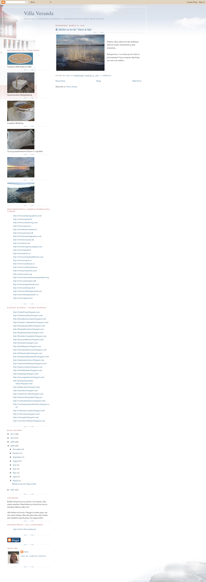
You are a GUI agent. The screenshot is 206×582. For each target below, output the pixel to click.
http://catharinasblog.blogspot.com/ (28, 315)
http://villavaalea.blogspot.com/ (26, 414)
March (16, 480)
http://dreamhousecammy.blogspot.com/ (29, 318)
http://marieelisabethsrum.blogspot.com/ (29, 363)
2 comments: (106, 75)
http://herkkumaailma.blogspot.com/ (28, 332)
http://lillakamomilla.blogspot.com (27, 353)
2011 (12, 434)
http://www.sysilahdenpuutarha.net (27, 291)
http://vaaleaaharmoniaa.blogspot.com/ (29, 400)
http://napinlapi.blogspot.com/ (25, 373)
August (16, 461)
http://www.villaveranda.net (24, 529)
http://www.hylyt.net (21, 243)
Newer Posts (60, 80)
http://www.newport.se (22, 260)
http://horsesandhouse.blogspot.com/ (28, 339)
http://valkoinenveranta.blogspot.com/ (29, 410)
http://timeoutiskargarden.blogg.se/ (27, 397)
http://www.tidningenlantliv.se (25, 294)
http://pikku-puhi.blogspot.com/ (26, 387)
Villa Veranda (39, 13)
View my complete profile (33, 556)
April (15, 476)
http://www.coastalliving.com (25, 222)
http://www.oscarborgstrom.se (25, 267)
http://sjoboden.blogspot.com (25, 390)
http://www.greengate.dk (23, 232)
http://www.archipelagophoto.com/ (27, 215)
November (17, 449)
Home (98, 80)
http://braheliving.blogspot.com (26, 312)
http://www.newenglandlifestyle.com (28, 256)
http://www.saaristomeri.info (24, 280)
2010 (12, 437)
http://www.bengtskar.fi (22, 219)
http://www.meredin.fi (22, 249)
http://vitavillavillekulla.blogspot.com (29, 420)
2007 (12, 489)
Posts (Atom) (72, 86)
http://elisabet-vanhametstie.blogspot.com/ (30, 322)
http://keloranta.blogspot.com (25, 342)
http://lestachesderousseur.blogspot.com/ (30, 349)
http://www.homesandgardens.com (27, 236)
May (15, 472)
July (15, 464)
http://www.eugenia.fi (22, 226)
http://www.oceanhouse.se (24, 263)
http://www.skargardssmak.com (26, 284)
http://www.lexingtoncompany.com (27, 246)
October (16, 453)
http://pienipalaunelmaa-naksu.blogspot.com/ (23, 382)
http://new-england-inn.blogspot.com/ (28, 377)
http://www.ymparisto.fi (22, 298)
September (17, 457)
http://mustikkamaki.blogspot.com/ (27, 370)
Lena (26, 552)
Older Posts (136, 80)
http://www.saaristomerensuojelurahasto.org (31, 277)
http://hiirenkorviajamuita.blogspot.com (29, 336)
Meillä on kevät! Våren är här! (75, 29)
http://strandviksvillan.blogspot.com (28, 393)
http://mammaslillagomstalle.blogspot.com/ (31, 356)
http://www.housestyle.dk (23, 239)
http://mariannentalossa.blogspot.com (28, 360)
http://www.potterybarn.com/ (25, 270)
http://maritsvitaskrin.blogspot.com (27, 366)
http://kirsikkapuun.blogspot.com (27, 346)
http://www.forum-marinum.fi (25, 229)
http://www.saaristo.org (22, 274)
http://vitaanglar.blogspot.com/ (26, 417)
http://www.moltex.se (22, 253)
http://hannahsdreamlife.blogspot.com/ (29, 325)
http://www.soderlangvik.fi (24, 287)
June (15, 468)
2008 (12, 445)
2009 (12, 441)
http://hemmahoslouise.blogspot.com (28, 329)
